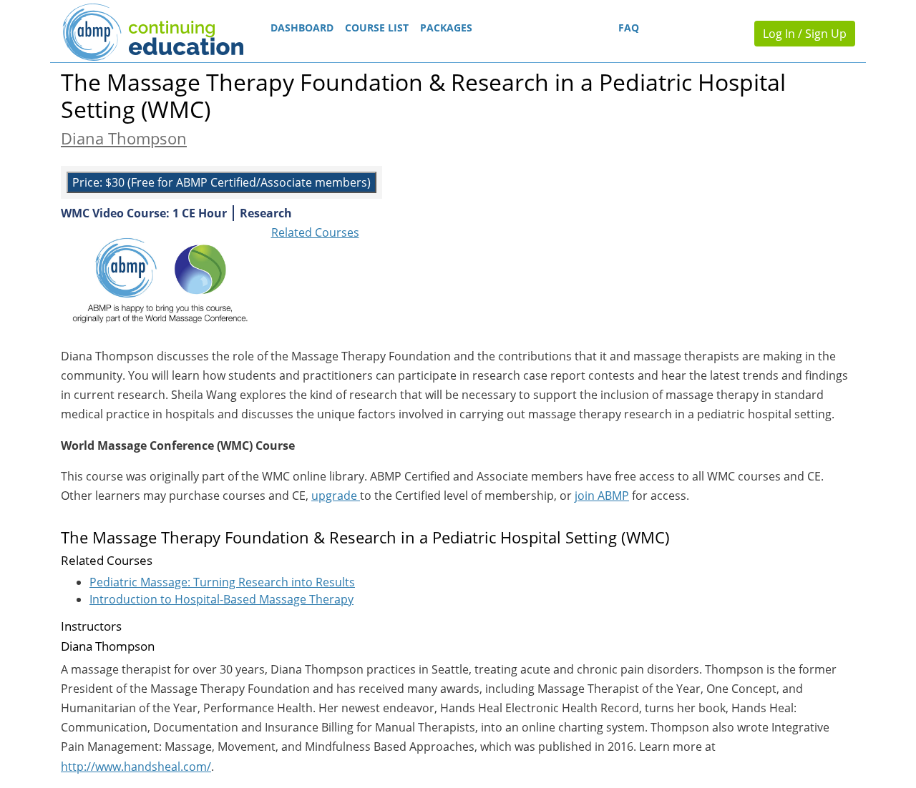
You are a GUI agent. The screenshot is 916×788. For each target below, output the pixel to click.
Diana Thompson (124, 138)
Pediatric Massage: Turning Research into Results (222, 582)
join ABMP (602, 495)
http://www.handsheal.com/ (136, 766)
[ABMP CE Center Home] (152, 32)
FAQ (628, 27)
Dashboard (302, 27)
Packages (446, 27)
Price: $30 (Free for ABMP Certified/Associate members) (221, 182)
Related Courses (315, 232)
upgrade (335, 495)
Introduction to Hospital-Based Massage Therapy (221, 599)
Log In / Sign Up (805, 33)
